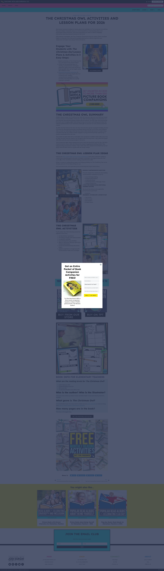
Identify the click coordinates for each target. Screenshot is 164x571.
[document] (82, 285)
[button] (100, 264)
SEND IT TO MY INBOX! (90, 295)
